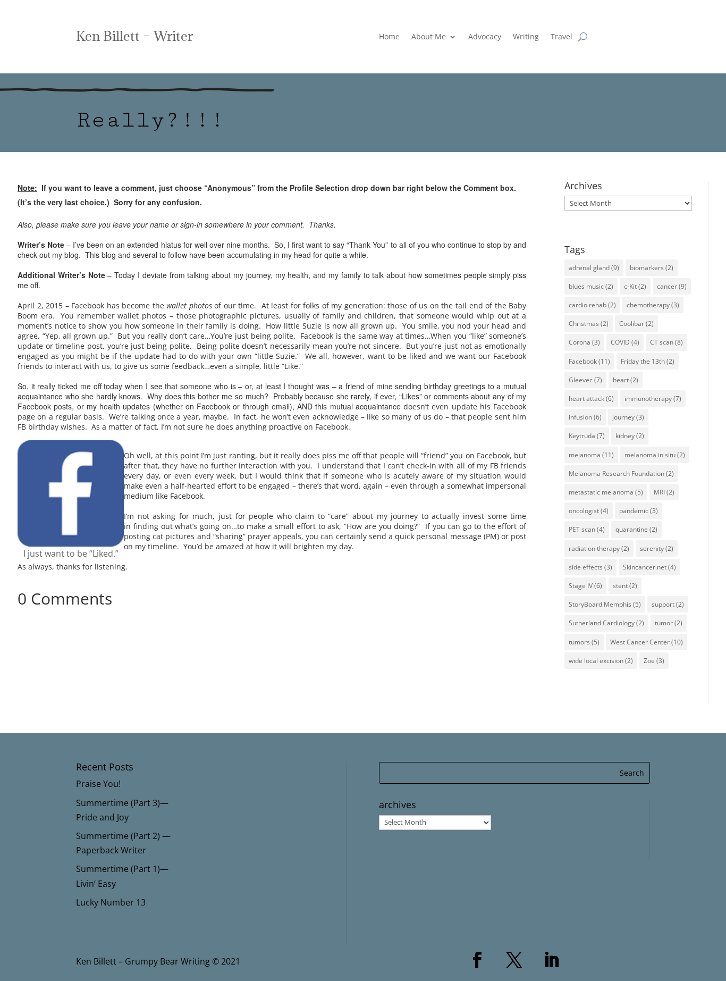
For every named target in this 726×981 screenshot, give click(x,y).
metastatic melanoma (606, 492)
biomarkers (651, 267)
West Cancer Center (646, 642)
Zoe (654, 660)
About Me (428, 37)
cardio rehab (592, 304)
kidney (629, 435)
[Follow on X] (514, 960)
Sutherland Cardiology (606, 622)
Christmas (589, 323)
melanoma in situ (654, 454)
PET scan (587, 529)
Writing (526, 37)
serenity (656, 548)
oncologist (589, 510)
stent (625, 585)
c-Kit (635, 286)
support (668, 604)
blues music (591, 286)
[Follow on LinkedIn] (551, 960)
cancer (672, 286)
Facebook (589, 361)
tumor (668, 622)
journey (628, 417)
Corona (584, 342)
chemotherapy (653, 304)
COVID (625, 342)
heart (625, 379)
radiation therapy (599, 548)
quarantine (636, 529)
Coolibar (636, 323)
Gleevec (585, 379)
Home (389, 37)
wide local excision (601, 660)
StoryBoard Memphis (605, 604)
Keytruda (587, 435)
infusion (585, 417)
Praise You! (98, 784)
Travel (561, 37)
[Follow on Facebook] (477, 960)
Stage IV (585, 585)
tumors (584, 642)
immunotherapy (652, 398)
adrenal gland (594, 267)
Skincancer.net (649, 567)
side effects (590, 567)
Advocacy (484, 37)
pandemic (638, 510)
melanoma (591, 454)
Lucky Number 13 (111, 902)
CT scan (666, 342)
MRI (664, 492)
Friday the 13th (647, 361)
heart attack (591, 398)
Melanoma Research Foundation (621, 473)
